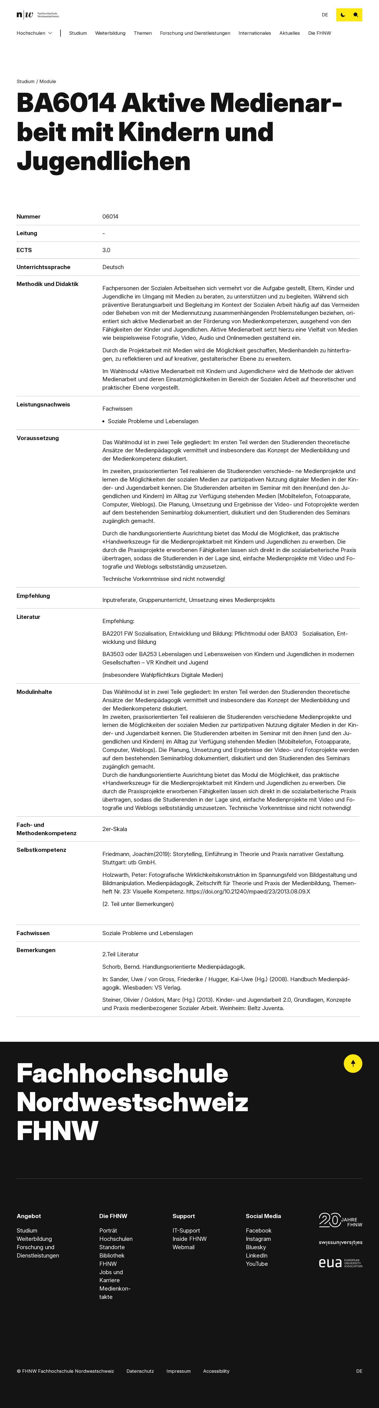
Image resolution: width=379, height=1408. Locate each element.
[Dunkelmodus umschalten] (342, 14)
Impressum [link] (178, 1371)
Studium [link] (25, 81)
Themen (143, 33)
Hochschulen (31, 33)
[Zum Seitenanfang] (353, 1063)
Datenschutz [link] (140, 1371)
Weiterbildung (110, 33)
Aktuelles (289, 33)
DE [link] (325, 14)
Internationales (255, 33)
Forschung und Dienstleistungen (195, 33)
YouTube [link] (257, 1263)
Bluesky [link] (256, 1247)
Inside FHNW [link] (190, 1238)
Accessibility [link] (216, 1371)
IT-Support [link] (186, 1230)
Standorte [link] (112, 1247)
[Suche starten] (355, 14)
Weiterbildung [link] (34, 1238)
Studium (78, 33)
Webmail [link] (183, 1247)
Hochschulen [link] (116, 1238)
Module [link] (47, 81)
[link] (38, 15)
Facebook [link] (259, 1230)
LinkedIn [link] (256, 1255)
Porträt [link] (108, 1230)
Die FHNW (319, 33)
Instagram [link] (258, 1238)
